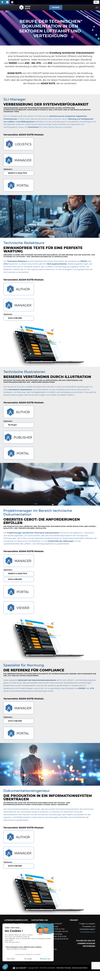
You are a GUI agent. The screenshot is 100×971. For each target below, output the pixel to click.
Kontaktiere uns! (87, 932)
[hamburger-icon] (97, 7)
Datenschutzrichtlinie (79, 968)
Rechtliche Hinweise (64, 968)
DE (95, 2)
